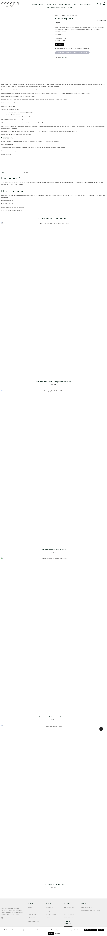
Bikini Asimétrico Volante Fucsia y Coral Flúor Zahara (53, 382)
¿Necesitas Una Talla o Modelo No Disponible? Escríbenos (73, 48)
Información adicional (21, 80)
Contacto (48, 917)
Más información (49, 80)
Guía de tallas (60, 44)
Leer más (57, 933)
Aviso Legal (66, 911)
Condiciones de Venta (69, 907)
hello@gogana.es (8, 200)
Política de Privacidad (69, 914)
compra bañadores (7, 154)
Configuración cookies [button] (90, 930)
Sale (63, 57)
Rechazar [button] (51, 933)
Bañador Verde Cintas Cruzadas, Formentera (53, 717)
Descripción (8, 80)
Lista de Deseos (32, 917)
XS (24, 172)
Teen (63, 15)
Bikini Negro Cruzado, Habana (54, 884)
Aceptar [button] (101, 930)
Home (56, 15)
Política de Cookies (68, 917)
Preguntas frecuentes (51, 914)
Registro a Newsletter (33, 921)
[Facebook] (4, 918)
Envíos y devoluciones (51, 911)
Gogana (30, 907)
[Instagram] (2, 918)
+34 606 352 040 (8, 204)
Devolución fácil (36, 80)
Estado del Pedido (32, 914)
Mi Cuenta (30, 911)
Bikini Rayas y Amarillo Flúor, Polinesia (53, 549)
